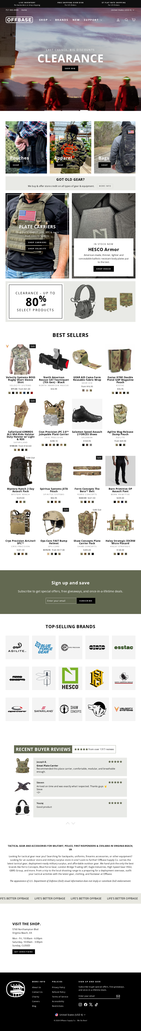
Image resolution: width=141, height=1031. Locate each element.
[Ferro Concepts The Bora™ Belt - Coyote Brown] (89, 502)
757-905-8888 (12, 10)
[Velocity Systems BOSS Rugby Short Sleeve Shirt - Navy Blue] (24, 393)
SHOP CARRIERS (37, 242)
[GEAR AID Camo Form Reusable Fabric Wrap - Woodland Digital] (83, 390)
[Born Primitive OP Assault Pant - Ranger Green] (126, 502)
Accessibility (58, 1001)
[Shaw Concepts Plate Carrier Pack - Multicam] (81, 554)
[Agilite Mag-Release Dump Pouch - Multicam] (116, 445)
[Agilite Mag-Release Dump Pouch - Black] (120, 445)
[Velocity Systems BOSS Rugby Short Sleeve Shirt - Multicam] (9, 393)
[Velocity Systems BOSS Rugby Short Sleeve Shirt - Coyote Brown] (20, 393)
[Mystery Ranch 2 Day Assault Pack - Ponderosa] (24, 502)
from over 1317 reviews (101, 749)
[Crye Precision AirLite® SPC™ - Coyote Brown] (22, 554)
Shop (44, 19)
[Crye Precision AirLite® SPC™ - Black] (18, 554)
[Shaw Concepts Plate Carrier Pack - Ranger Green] (89, 554)
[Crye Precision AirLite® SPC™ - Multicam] (15, 554)
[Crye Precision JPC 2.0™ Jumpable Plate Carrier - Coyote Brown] (50, 445)
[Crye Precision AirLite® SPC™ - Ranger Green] (26, 554)
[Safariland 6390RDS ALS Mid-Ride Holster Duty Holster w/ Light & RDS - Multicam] (15, 450)
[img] (81, 749)
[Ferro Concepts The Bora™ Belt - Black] (85, 502)
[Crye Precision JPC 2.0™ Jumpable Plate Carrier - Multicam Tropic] (65, 445)
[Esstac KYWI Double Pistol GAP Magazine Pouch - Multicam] (113, 393)
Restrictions (58, 1006)
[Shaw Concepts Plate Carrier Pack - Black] (92, 554)
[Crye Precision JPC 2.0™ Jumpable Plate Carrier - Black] (46, 445)
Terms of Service (60, 996)
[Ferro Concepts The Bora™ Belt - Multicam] (81, 502)
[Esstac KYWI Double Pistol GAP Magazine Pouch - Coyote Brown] (120, 393)
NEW (76, 19)
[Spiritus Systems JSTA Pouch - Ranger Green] (59, 502)
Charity (35, 996)
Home (24, 10)
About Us (36, 987)
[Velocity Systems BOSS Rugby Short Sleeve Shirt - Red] (31, 393)
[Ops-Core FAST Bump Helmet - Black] (55, 554)
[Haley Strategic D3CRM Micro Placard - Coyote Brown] (122, 554)
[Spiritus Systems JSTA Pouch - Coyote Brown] (55, 502)
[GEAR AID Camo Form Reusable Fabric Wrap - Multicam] (91, 390)
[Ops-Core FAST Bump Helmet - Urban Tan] (48, 554)
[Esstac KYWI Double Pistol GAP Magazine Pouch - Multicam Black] (124, 393)
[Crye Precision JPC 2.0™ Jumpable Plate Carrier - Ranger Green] (54, 445)
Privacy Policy (58, 987)
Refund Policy (58, 992)
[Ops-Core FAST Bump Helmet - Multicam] (59, 554)
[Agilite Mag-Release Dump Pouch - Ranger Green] (124, 445)
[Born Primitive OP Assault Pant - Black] (114, 502)
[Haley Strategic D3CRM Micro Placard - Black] (118, 554)
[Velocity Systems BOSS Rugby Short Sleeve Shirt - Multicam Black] (28, 393)
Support (92, 19)
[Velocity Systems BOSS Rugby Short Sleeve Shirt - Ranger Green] (17, 393)
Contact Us (37, 992)
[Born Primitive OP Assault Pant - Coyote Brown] (118, 502)
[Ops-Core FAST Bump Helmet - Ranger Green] (52, 554)
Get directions (23, 952)
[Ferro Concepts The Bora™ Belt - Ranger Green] (92, 502)
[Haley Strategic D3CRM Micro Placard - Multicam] (114, 554)
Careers (36, 1001)
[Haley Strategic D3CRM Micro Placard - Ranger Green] (126, 554)
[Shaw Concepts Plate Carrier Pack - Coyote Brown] (85, 554)
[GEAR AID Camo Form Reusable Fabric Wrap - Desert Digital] (87, 390)
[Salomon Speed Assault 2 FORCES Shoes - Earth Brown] (87, 445)
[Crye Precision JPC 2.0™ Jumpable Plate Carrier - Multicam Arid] (61, 445)
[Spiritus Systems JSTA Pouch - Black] (52, 502)
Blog (34, 1006)
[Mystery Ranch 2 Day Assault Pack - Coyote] (20, 502)
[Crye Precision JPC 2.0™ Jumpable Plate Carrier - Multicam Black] (57, 445)
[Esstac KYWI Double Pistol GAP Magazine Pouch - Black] (116, 393)
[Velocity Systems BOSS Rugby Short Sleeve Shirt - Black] (13, 393)
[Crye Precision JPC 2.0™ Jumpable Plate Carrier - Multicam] (42, 445)
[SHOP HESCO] (103, 235)
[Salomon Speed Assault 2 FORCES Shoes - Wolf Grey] (91, 445)
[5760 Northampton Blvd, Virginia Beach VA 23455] (70, 938)
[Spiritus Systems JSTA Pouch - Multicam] (48, 502)
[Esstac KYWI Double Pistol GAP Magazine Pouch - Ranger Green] (128, 393)
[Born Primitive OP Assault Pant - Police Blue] (122, 502)
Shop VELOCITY (37, 248)
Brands (61, 19)
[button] (68, 824)
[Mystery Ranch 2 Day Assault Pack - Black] (17, 502)
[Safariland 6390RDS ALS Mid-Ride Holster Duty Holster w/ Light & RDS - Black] (22, 450)
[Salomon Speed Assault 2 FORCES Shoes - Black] (83, 445)
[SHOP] (26, 147)
